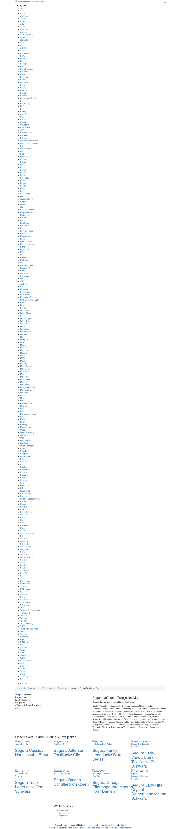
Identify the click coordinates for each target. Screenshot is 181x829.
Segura (23, 559)
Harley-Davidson (27, 212)
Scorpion (24, 549)
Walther (23, 655)
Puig (22, 482)
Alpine (22, 37)
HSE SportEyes (26, 265)
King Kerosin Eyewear (29, 299)
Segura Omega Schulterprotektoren (71, 782)
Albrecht (23, 32)
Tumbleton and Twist (29, 628)
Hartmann (24, 215)
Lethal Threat (26, 321)
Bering (23, 63)
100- (22, 8)
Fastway (23, 169)
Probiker (23, 467)
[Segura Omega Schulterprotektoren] (64, 771)
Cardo (22, 116)
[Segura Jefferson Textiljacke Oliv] (64, 742)
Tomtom (23, 615)
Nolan (22, 421)
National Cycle (26, 403)
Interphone (24, 276)
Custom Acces (26, 132)
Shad (22, 565)
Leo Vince (24, 315)
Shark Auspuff (26, 570)
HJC (22, 254)
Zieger (23, 679)
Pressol (23, 459)
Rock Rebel (25, 514)
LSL (22, 337)
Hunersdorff (25, 268)
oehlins (23, 435)
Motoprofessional (27, 387)
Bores (22, 79)
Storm (22, 597)
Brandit (23, 93)
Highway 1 (24, 249)
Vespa (22, 650)
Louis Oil (24, 334)
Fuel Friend (25, 193)
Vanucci (23, 647)
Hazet (22, 220)
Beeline (23, 58)
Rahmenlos (25, 490)
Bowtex (23, 87)
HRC (22, 262)
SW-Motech (25, 605)
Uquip (22, 639)
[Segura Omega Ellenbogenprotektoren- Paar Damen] (103, 773)
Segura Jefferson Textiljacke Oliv (69, 752)
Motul (22, 395)
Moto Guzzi (25, 368)
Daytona (23, 138)
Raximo (23, 496)
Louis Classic (25, 331)
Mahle (22, 355)
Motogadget (25, 379)
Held (22, 228)
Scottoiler (24, 554)
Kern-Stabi (24, 294)
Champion (24, 124)
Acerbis (23, 18)
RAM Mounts (25, 493)
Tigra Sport (25, 612)
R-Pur (22, 488)
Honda (23, 257)
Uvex (22, 644)
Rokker (23, 517)
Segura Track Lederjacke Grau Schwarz (30, 786)
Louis (22, 326)
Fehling (23, 172)
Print (22, 464)
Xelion (22, 668)
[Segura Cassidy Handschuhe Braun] (25, 742)
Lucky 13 (24, 339)
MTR (22, 400)
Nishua (23, 416)
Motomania (25, 384)
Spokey (23, 591)
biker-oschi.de (78, 827)
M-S (22, 342)
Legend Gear (25, 313)
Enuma (23, 159)
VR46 (22, 652)
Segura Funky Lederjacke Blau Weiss (106, 754)
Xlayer (23, 673)
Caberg (23, 111)
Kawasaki (24, 289)
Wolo (22, 663)
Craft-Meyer (25, 127)
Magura (23, 352)
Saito (22, 536)
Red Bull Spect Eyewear (30, 498)
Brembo (23, 95)
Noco (22, 419)
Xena (22, 671)
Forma (23, 183)
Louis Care (24, 329)
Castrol (23, 119)
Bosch (22, 85)
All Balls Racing (26, 34)
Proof (22, 477)
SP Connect (25, 589)
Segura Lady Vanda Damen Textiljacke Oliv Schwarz (144, 759)
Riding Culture (26, 512)
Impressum (64, 815)
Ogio (22, 437)
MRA (22, 398)
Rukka (23, 528)
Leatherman (25, 310)
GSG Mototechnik (27, 209)
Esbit (22, 164)
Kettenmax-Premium (28, 297)
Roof (22, 522)
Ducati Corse (25, 156)
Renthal (23, 506)
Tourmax (24, 618)
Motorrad (24, 392)
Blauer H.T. (25, 71)
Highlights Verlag (27, 244)
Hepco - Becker (26, 236)
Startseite (24, 683)
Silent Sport (25, 583)
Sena (22, 562)
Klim (22, 302)
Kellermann (25, 291)
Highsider (24, 246)
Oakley (23, 429)
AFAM (22, 21)
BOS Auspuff (25, 82)
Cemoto (23, 122)
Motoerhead (25, 376)
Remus (23, 504)
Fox (21, 191)
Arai (22, 42)
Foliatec (23, 180)
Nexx (22, 408)
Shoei (22, 575)
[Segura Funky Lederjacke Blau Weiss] (103, 742)
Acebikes (24, 16)
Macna (23, 345)
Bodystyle (24, 77)
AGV (22, 24)
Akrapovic (24, 29)
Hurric (22, 270)
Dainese (23, 135)
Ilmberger (24, 273)
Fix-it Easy (24, 177)
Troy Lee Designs (27, 623)
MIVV (22, 358)
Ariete (22, 45)
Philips (23, 448)
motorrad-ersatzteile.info (122, 827)
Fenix (22, 175)
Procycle (23, 472)
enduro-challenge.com (94, 827)
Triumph (23, 620)
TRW (22, 626)
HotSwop (24, 260)
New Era (23, 406)
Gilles (22, 204)
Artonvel (23, 47)
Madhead (24, 347)
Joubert (23, 284)
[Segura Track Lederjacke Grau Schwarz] (25, 773)
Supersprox (25, 602)
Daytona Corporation (29, 140)
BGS (22, 66)
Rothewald (24, 525)
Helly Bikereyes (26, 230)
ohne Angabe (26, 440)
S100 (22, 530)
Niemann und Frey (28, 414)
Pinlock (23, 451)
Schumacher (25, 546)
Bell (21, 61)
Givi (21, 207)
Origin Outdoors (27, 445)
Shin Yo (23, 573)
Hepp (22, 238)
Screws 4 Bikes (26, 557)
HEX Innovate (26, 241)
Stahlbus (24, 594)
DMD (22, 154)
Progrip (23, 475)
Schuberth (24, 543)
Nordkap (23, 424)
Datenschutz (64, 813)
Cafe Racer (25, 114)
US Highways (25, 642)
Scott (22, 551)
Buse (22, 108)
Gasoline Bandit (27, 199)
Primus (23, 461)
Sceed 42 (24, 541)
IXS (21, 278)
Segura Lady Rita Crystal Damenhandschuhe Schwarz (148, 791)
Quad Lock (24, 485)
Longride (24, 323)
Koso (22, 305)
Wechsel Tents (26, 660)
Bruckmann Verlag (28, 98)
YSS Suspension (27, 676)
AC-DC (23, 13)
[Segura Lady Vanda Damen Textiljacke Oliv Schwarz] (142, 743)
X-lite (22, 666)
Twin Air (23, 634)
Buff (21, 106)
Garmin (23, 196)
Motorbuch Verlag (27, 390)
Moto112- (24, 374)
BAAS (22, 55)
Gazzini (23, 201)
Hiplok (22, 252)
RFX (22, 509)
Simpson (24, 586)
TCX (22, 607)
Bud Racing (25, 103)
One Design (25, 443)
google (107, 825)
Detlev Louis (25, 148)
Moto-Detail (25, 371)
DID (21, 151)
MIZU (22, 360)
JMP (22, 281)
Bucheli (23, 100)
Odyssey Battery (27, 432)
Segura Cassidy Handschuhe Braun (32, 752)
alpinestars (24, 39)
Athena (23, 50)
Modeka (23, 363)
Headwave (24, 223)
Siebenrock (25, 581)
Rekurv (23, 501)
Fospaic (23, 188)
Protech (23, 480)
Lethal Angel (25, 318)
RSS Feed (63, 810)
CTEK (22, 130)
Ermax (23, 161)
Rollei (22, 520)
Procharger (25, 469)
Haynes (23, 217)
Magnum (24, 350)
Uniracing (24, 636)
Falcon (23, 167)
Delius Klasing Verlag (29, 143)
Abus (22, 10)
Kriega (23, 307)
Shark (22, 567)
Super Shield (25, 599)
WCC (22, 658)
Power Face (25, 456)
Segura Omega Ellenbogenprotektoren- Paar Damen (113, 786)
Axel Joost (24, 53)
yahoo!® (122, 825)
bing (113, 825)
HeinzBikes (25, 225)
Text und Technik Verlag (30, 610)
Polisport (24, 453)
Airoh (22, 26)
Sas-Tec (23, 538)
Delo (22, 146)
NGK (22, 411)
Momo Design (26, 366)
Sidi (21, 578)
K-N (21, 286)
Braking (23, 90)
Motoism (23, 382)
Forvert (23, 185)
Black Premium (26, 69)
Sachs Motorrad (27, 533)
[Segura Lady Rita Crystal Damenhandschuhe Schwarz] (142, 774)
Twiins (22, 631)
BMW (22, 74)
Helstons (24, 233)
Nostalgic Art (25, 427)
